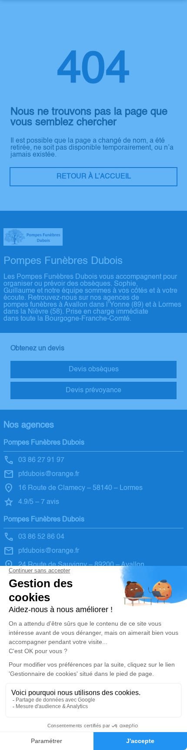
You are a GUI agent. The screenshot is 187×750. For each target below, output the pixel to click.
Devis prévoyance (93, 390)
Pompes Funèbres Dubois (43, 442)
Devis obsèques (94, 369)
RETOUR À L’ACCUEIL (94, 176)
